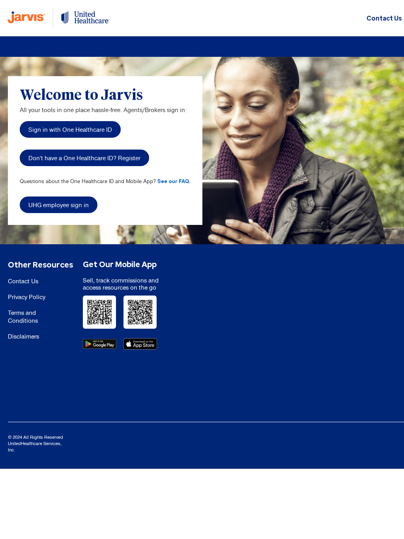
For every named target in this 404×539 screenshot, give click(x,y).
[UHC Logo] (84, 18)
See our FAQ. (174, 181)
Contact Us (384, 18)
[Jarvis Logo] (26, 17)
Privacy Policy (26, 297)
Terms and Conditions (23, 316)
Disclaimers (23, 336)
